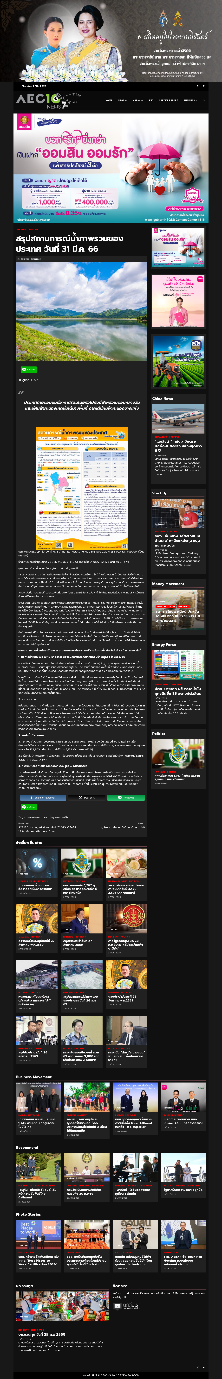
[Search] (204, 101)
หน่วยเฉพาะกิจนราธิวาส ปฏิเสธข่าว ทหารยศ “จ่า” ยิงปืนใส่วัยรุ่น (37, 974)
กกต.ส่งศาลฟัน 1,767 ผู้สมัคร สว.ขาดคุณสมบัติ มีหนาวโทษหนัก (81, 863)
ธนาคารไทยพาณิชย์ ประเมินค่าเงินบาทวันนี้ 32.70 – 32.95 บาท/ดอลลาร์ (126, 863)
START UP (172, 532)
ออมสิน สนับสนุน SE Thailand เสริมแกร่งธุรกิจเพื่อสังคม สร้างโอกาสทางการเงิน (183, 1234)
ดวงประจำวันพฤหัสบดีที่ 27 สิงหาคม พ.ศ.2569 (37, 918)
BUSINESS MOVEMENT (28, 1115)
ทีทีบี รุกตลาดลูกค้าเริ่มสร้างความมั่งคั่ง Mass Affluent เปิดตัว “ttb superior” (135, 1097)
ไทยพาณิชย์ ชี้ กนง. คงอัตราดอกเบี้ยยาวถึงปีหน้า (37, 863)
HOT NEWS (21, 230)
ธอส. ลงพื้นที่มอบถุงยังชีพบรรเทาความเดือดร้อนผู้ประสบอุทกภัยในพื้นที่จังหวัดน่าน (38, 1234)
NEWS (121, 100)
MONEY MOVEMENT (118, 881)
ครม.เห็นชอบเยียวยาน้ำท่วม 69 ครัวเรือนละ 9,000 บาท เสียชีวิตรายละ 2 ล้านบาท (81, 1030)
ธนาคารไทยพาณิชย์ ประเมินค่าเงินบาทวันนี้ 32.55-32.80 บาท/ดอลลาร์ (178, 616)
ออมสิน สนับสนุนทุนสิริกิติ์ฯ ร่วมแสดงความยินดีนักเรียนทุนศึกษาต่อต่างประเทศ (87, 1234)
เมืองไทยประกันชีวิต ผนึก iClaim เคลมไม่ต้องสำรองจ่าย (183, 1097)
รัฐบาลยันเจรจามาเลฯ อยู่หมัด (183, 1167)
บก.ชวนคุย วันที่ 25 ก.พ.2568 (62, 1306)
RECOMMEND (48, 1186)
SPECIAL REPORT (168, 100)
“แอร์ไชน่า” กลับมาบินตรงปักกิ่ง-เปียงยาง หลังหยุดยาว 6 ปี (178, 419)
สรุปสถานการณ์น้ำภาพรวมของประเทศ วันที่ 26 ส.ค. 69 (81, 974)
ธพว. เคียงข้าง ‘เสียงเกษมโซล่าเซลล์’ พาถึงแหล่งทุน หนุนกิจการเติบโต (178, 513)
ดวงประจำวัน (24, 937)
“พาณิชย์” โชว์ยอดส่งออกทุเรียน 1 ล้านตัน (135, 1167)
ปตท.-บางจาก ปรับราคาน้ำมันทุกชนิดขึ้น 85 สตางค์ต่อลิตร (178, 665)
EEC (151, 100)
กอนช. (45, 817)
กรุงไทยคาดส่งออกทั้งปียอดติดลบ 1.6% (122, 825)
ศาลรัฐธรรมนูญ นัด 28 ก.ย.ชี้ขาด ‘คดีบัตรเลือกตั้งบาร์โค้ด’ (126, 918)
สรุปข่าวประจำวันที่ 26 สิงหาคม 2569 (37, 1030)
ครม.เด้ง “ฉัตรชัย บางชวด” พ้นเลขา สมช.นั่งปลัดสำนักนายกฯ (126, 1030)
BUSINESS (189, 100)
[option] (178, 611)
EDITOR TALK (37, 1330)
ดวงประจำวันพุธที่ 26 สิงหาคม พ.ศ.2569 (126, 974)
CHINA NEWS (161, 437)
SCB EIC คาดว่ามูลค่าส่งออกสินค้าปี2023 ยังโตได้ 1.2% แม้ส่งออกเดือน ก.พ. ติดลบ (47, 827)
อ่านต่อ (158, 474)
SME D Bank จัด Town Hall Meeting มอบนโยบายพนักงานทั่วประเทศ (135, 1234)
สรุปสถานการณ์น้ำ (59, 817)
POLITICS (80, 881)
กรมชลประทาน (33, 817)
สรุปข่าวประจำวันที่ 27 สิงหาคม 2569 (81, 918)
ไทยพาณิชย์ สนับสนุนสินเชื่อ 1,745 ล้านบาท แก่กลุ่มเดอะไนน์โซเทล (38, 1097)
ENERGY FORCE (162, 684)
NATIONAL (33, 230)
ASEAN (136, 100)
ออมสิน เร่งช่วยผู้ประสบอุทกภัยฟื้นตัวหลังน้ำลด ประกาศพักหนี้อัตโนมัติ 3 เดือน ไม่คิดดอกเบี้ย (87, 1097)
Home (109, 100)
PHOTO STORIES (26, 1253)
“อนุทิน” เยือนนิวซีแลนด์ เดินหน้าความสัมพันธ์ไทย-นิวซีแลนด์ (38, 1167)
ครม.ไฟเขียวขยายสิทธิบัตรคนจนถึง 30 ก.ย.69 (87, 1167)
